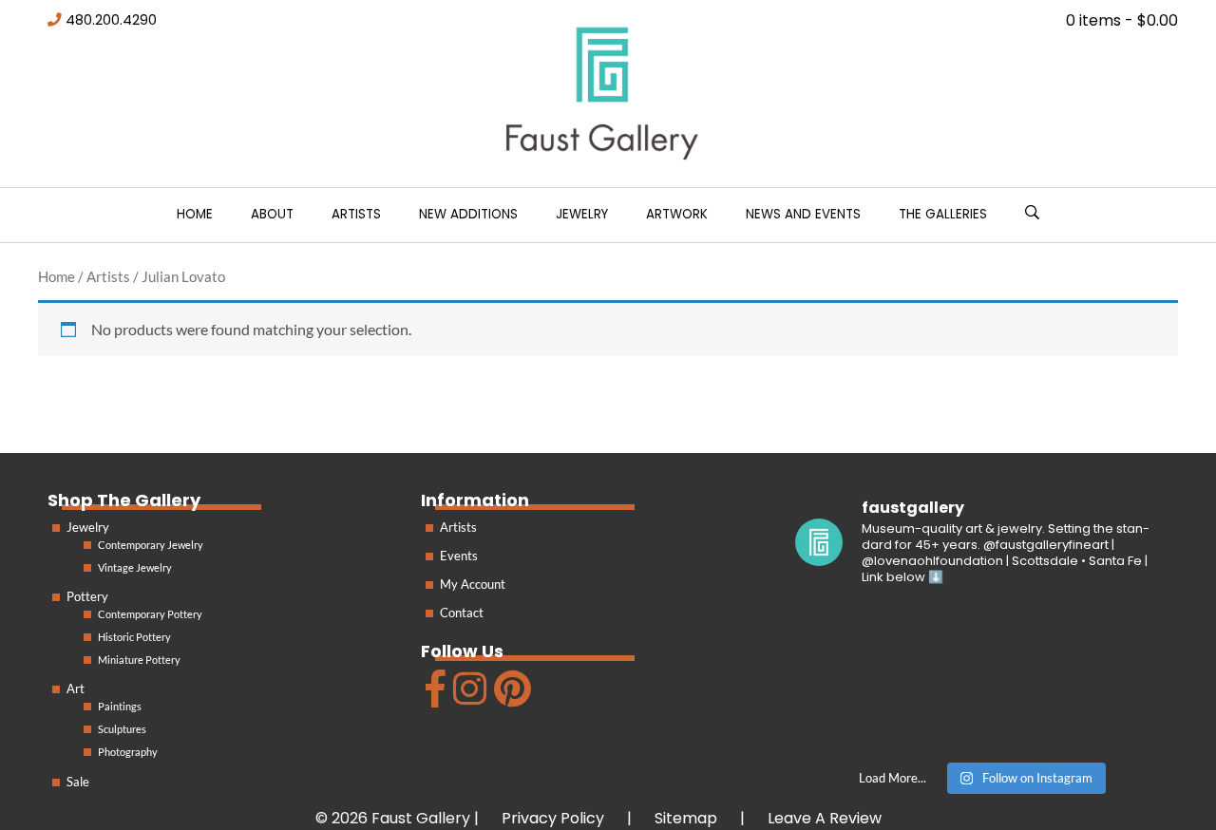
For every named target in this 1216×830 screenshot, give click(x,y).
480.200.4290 (111, 19)
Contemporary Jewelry (150, 544)
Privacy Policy (553, 818)
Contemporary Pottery (150, 614)
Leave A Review (825, 818)
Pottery (87, 596)
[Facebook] (433, 697)
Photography (128, 751)
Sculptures (122, 729)
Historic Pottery (134, 637)
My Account (472, 584)
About (272, 214)
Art (75, 688)
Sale (77, 781)
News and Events (803, 214)
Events (459, 555)
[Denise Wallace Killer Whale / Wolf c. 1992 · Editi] (976, 713)
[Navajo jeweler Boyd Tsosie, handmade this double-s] (1099, 713)
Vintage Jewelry (135, 567)
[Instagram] (467, 697)
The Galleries (943, 214)
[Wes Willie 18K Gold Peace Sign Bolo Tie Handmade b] (852, 640)
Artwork (677, 214)
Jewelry (582, 214)
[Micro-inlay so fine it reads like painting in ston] (852, 713)
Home (56, 276)
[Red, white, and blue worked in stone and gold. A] (1099, 640)
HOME (195, 214)
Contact (462, 612)
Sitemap (686, 818)
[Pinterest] (510, 697)
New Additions (468, 214)
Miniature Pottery (139, 659)
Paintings (120, 706)
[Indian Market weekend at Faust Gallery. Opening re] (976, 640)
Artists (356, 214)
